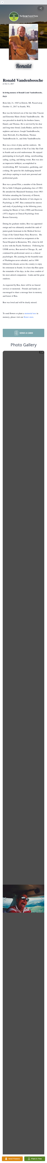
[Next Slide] (41, 898)
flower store (28, 317)
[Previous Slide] (5, 898)
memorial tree (30, 313)
